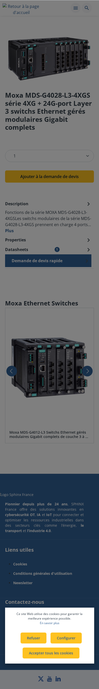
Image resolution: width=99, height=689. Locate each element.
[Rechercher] (87, 8)
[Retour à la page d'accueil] (21, 8)
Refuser (33, 638)
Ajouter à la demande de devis (49, 176)
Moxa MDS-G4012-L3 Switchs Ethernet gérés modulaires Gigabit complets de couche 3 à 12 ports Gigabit (49, 434)
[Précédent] (11, 371)
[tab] (48, 217)
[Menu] (76, 8)
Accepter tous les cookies (51, 653)
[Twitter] (41, 680)
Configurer (66, 638)
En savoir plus (49, 623)
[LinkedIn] (58, 680)
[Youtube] (50, 680)
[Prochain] (87, 371)
